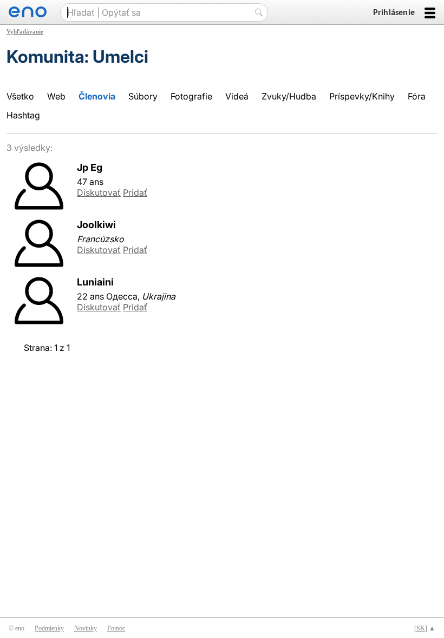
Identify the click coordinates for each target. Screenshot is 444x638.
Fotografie (191, 96)
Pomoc (116, 628)
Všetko (20, 96)
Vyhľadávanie (24, 31)
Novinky (85, 628)
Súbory (143, 96)
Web (56, 96)
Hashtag (23, 115)
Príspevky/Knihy (362, 96)
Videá (237, 96)
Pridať (135, 192)
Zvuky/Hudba (289, 96)
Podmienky (49, 628)
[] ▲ (424, 628)
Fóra (417, 96)
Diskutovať (99, 192)
